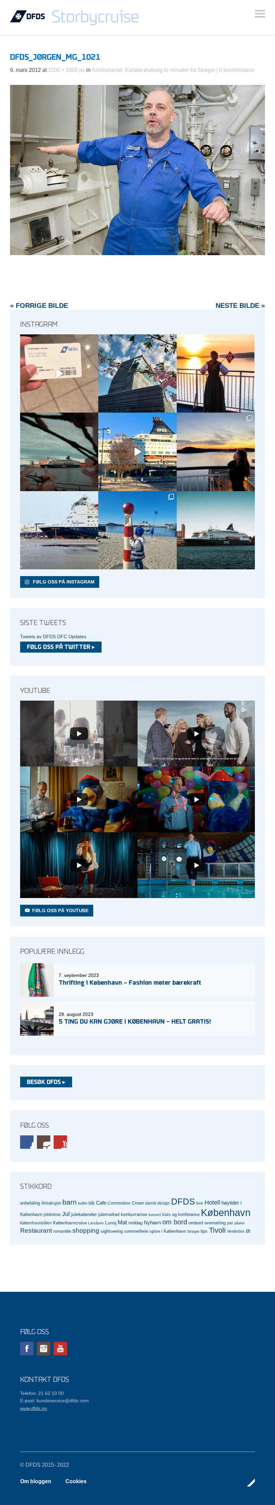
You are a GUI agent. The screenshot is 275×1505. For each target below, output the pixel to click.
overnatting (215, 1222)
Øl (248, 1231)
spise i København (168, 1231)
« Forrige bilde (39, 305)
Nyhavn (152, 1222)
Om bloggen (35, 1481)
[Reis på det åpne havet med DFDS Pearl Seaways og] (216, 530)
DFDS (183, 1201)
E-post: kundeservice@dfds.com (54, 1400)
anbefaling (30, 1203)
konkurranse (134, 1214)
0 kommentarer (237, 70)
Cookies (76, 1481)
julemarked (108, 1214)
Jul (66, 1214)
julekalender (84, 1214)
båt (92, 1203)
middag (135, 1222)
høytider (230, 1203)
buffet (82, 1203)
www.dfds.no (33, 1408)
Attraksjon (51, 1203)
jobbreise (52, 1214)
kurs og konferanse (181, 1214)
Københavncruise (70, 1223)
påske (239, 1223)
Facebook (27, 1142)
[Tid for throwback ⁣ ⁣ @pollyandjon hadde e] (216, 452)
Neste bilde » (240, 305)
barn (69, 1202)
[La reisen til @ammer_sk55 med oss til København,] (59, 373)
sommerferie (136, 1231)
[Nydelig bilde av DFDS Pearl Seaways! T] (59, 452)
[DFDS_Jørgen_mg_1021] (137, 253)
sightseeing (112, 1231)
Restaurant (36, 1230)
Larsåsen (96, 1223)
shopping (85, 1230)
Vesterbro (235, 1231)
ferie (199, 1203)
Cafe (101, 1203)
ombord (195, 1223)
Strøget (193, 1231)
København (226, 1212)
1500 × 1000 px (66, 70)
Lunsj (110, 1222)
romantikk (62, 1231)
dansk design (157, 1203)
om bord (174, 1222)
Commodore (119, 1203)
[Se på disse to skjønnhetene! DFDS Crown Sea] (59, 530)
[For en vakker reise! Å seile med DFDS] (137, 452)
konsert (155, 1215)
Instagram (43, 1142)
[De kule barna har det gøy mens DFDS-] (137, 530)
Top (248, 1482)
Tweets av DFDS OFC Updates (53, 636)
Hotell (212, 1202)
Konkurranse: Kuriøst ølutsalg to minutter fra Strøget (153, 70)
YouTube (60, 1142)
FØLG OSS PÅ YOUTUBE (60, 910)
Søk (260, 13)
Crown (138, 1203)
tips (204, 1231)
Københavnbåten (36, 1223)
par (230, 1223)
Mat (122, 1222)
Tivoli (217, 1230)
